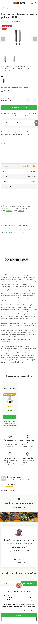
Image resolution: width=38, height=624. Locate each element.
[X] (19, 563)
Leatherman (33, 116)
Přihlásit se (29, 583)
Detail (9, 417)
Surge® (3, 143)
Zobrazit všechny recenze (23, 479)
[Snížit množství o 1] (28, 100)
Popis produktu (8, 123)
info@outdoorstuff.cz (21, 547)
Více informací (28, 611)
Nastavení (19, 619)
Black (10, 402)
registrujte (21, 211)
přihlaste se (9, 211)
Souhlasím (19, 615)
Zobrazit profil (17, 508)
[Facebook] (15, 563)
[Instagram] (24, 563)
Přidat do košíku (19, 107)
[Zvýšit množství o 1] (34, 100)
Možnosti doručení (9, 91)
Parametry (20, 123)
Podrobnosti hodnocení (28, 21)
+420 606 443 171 (21, 551)
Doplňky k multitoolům (29, 166)
